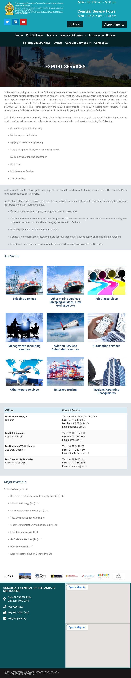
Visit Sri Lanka (34, 35)
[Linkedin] (15, 22)
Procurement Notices (102, 35)
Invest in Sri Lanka (71, 35)
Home (19, 35)
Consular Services (76, 42)
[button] (75, 24)
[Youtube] (23, 22)
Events (58, 42)
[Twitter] (7, 22)
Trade (50, 35)
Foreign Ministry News (36, 42)
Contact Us (101, 42)
